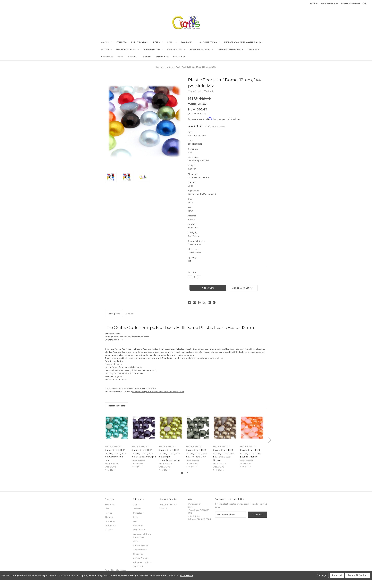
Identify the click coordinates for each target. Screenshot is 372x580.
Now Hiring (162, 56)
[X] (204, 302)
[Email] (194, 302)
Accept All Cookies (358, 575)
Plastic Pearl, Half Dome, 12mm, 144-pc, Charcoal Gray (196, 453)
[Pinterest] (214, 302)
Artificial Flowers (200, 49)
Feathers (121, 42)
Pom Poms (186, 42)
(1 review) (206, 126)
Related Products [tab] (116, 405)
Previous (99, 440)
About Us (146, 56)
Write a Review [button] (218, 126)
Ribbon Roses (174, 49)
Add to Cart (116, 430)
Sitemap (109, 530)
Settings (321, 575)
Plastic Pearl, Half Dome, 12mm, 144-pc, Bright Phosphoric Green (169, 455)
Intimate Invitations (229, 49)
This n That (253, 49)
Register (355, 3)
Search (314, 3)
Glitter (105, 49)
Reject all (337, 575)
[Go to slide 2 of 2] (187, 473)
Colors (105, 42)
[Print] (199, 302)
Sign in (344, 3)
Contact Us (179, 56)
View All (163, 508)
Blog (120, 56)
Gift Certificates (329, 3)
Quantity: (192, 272)
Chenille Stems (208, 42)
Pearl (170, 42)
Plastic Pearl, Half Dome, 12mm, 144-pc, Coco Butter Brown (223, 455)
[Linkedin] (209, 302)
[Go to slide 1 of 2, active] (182, 473)
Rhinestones (138, 42)
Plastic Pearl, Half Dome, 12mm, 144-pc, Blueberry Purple (144, 453)
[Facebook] (189, 302)
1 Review (129, 313)
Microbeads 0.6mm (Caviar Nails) (242, 42)
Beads (156, 42)
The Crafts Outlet (168, 504)
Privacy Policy (186, 575)
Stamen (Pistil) (151, 49)
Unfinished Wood (126, 49)
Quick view (116, 425)
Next (269, 440)
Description (114, 313)
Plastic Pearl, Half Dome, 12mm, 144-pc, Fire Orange (250, 453)
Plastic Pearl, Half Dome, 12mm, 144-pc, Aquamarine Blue (115, 455)
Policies (132, 56)
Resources (107, 56)
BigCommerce (120, 570)
